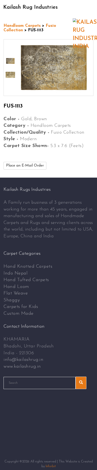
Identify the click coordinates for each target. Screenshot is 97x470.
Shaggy (12, 300)
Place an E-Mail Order (25, 165)
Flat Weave (16, 293)
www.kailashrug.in (22, 366)
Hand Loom (16, 286)
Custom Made (19, 313)
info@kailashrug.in (23, 359)
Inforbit (51, 466)
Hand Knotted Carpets (28, 266)
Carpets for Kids (21, 306)
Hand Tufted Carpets (26, 280)
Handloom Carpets (22, 26)
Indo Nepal (16, 273)
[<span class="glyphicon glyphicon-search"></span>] (81, 383)
